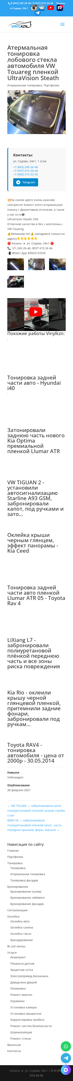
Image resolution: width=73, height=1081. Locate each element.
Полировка (18, 988)
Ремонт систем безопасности (31, 1026)
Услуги (12, 952)
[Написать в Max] (66, 1070)
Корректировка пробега (27, 1020)
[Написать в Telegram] (66, 1058)
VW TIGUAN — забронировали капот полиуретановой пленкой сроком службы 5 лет (36, 810)
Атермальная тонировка (24, 85)
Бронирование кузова (25, 891)
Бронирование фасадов (27, 904)
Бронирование (17, 887)
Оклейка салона (21, 927)
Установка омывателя (25, 1013)
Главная (13, 850)
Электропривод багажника (29, 976)
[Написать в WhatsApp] (66, 1046)
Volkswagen (15, 777)
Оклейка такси (20, 934)
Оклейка (13, 916)
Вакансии (14, 1045)
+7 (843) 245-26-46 (25, 167)
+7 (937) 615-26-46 (25, 171)
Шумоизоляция (21, 1032)
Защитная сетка (21, 970)
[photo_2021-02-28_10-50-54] (15, 282)
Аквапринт (18, 957)
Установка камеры (23, 1007)
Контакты (14, 1051)
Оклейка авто (20, 921)
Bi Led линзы (16, 946)
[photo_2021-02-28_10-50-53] (57, 265)
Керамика (17, 1001)
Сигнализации (17, 910)
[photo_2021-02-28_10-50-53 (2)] (15, 265)
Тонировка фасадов (24, 880)
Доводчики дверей (23, 982)
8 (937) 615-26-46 (43, 3)
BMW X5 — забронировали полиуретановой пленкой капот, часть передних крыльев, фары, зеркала (34, 825)
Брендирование (21, 940)
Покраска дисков (22, 963)
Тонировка (15, 863)
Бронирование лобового (27, 897)
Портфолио (51, 85)
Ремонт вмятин (21, 995)
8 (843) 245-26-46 (21, 3)
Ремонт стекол (20, 1038)
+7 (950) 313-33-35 (25, 174)
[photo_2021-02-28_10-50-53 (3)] (36, 265)
